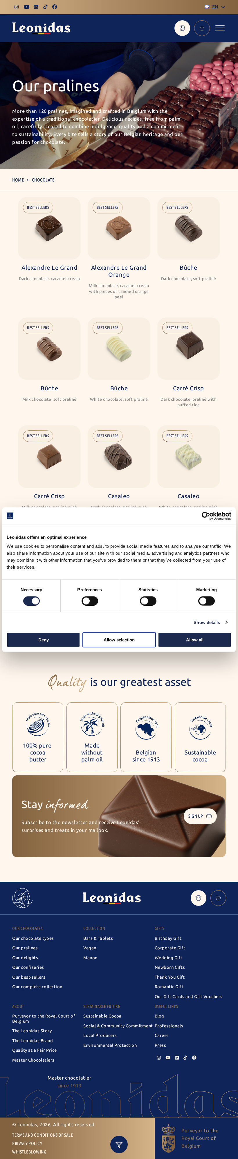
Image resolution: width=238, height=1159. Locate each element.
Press (160, 1045)
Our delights (25, 957)
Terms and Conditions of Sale (42, 1135)
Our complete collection (37, 986)
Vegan (89, 948)
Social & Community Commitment (118, 1026)
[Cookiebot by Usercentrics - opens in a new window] (206, 516)
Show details (207, 622)
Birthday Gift (168, 938)
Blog (159, 1016)
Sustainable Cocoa (102, 1016)
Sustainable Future (101, 1006)
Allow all (194, 639)
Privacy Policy (27, 1143)
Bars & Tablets (98, 938)
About (18, 1006)
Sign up (195, 816)
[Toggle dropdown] (223, 7)
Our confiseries (28, 967)
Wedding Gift (169, 957)
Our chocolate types (33, 938)
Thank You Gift (170, 977)
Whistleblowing (29, 1152)
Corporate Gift (170, 948)
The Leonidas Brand (32, 1040)
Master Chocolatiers (33, 1060)
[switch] (90, 600)
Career (162, 1035)
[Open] (220, 28)
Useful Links (166, 1006)
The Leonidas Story (32, 1030)
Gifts (159, 928)
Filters (119, 1144)
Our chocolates (27, 928)
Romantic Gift (169, 986)
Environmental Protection (110, 1045)
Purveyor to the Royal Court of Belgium (43, 1018)
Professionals (169, 1026)
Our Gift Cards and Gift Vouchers (189, 996)
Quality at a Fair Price (34, 1050)
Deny (43, 639)
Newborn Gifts (170, 967)
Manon (90, 957)
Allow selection (119, 639)
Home (18, 180)
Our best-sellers (28, 977)
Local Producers (100, 1035)
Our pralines (25, 948)
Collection (94, 928)
